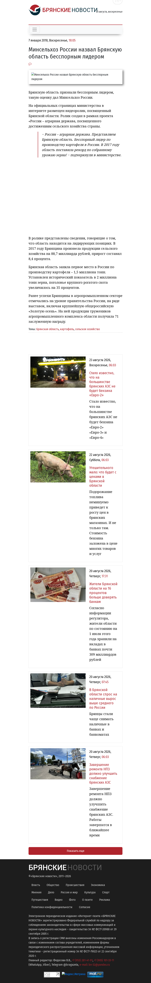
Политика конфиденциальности (51, 907)
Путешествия (39, 899)
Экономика (98, 885)
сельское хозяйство (87, 329)
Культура (90, 892)
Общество (53, 885)
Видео (58, 899)
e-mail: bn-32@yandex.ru (95, 964)
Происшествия (75, 885)
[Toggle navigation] (34, 29)
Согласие (84, 907)
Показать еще (75, 851)
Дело (51, 892)
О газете (87, 899)
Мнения (36, 892)
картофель (67, 329)
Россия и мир (69, 892)
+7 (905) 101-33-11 (104, 960)
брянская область (47, 329)
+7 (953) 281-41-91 (82, 960)
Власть (35, 885)
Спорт (106, 892)
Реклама (104, 899)
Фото (72, 899)
